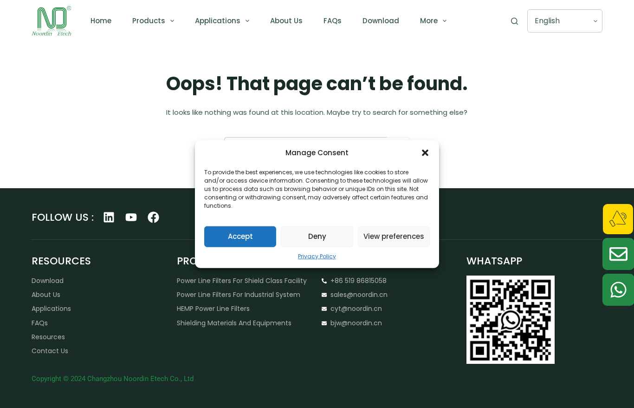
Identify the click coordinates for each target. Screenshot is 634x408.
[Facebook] (153, 217)
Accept (240, 236)
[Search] (514, 21)
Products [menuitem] (148, 21)
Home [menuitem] (101, 21)
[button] (425, 153)
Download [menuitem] (380, 21)
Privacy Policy (317, 256)
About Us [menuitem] (286, 21)
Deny (317, 236)
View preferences (393, 236)
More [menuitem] (429, 21)
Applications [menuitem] (217, 21)
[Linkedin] (109, 217)
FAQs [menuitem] (332, 21)
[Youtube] (131, 217)
